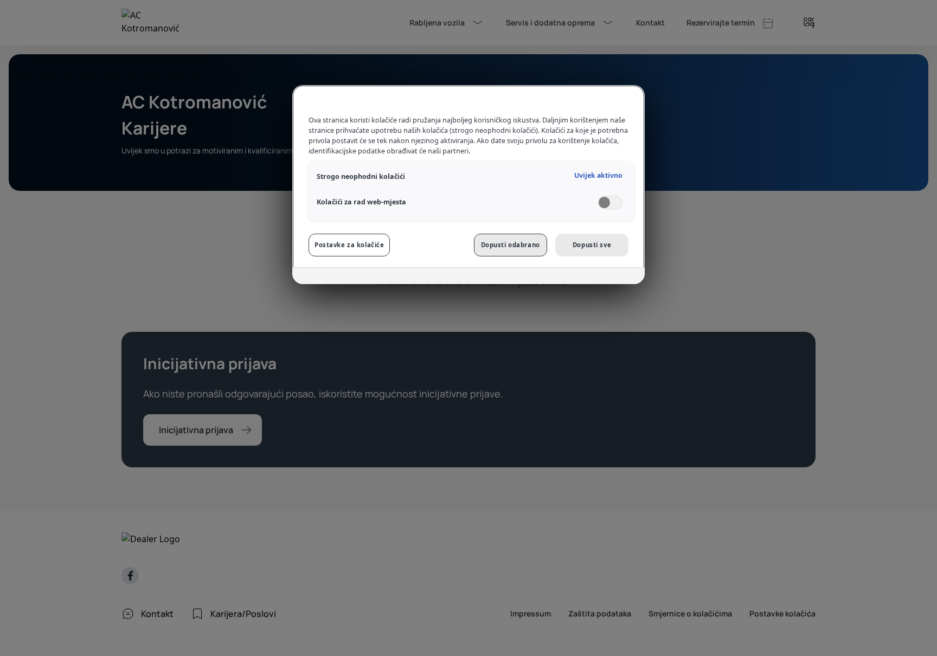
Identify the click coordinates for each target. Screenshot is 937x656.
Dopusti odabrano (510, 245)
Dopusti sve (592, 245)
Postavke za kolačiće (349, 245)
